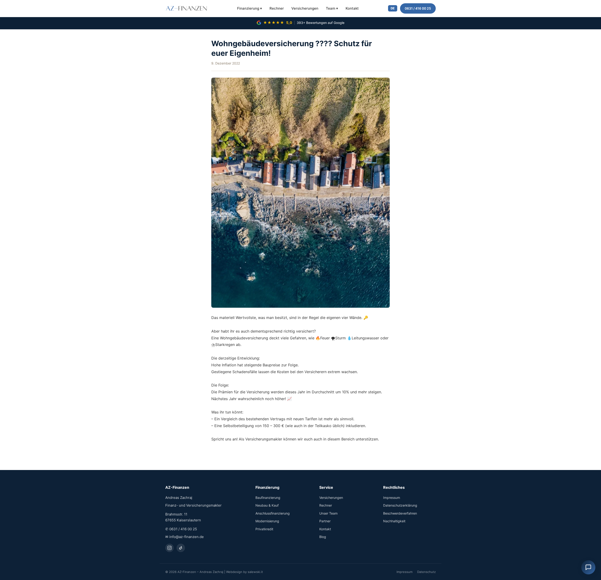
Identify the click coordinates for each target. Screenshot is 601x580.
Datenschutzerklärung (400, 505)
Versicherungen (304, 8)
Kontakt (352, 8)
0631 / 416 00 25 (418, 8)
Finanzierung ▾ (249, 8)
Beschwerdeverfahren (400, 513)
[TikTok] (181, 548)
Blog (322, 537)
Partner (325, 521)
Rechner (277, 8)
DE (393, 8)
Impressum (391, 498)
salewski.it (255, 572)
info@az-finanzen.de (186, 537)
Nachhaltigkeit (394, 521)
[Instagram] (169, 548)
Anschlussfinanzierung (272, 513)
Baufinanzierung (267, 498)
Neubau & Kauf (267, 505)
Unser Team (328, 513)
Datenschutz (426, 572)
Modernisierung (267, 521)
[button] (588, 567)
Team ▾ (332, 8)
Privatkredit (264, 529)
